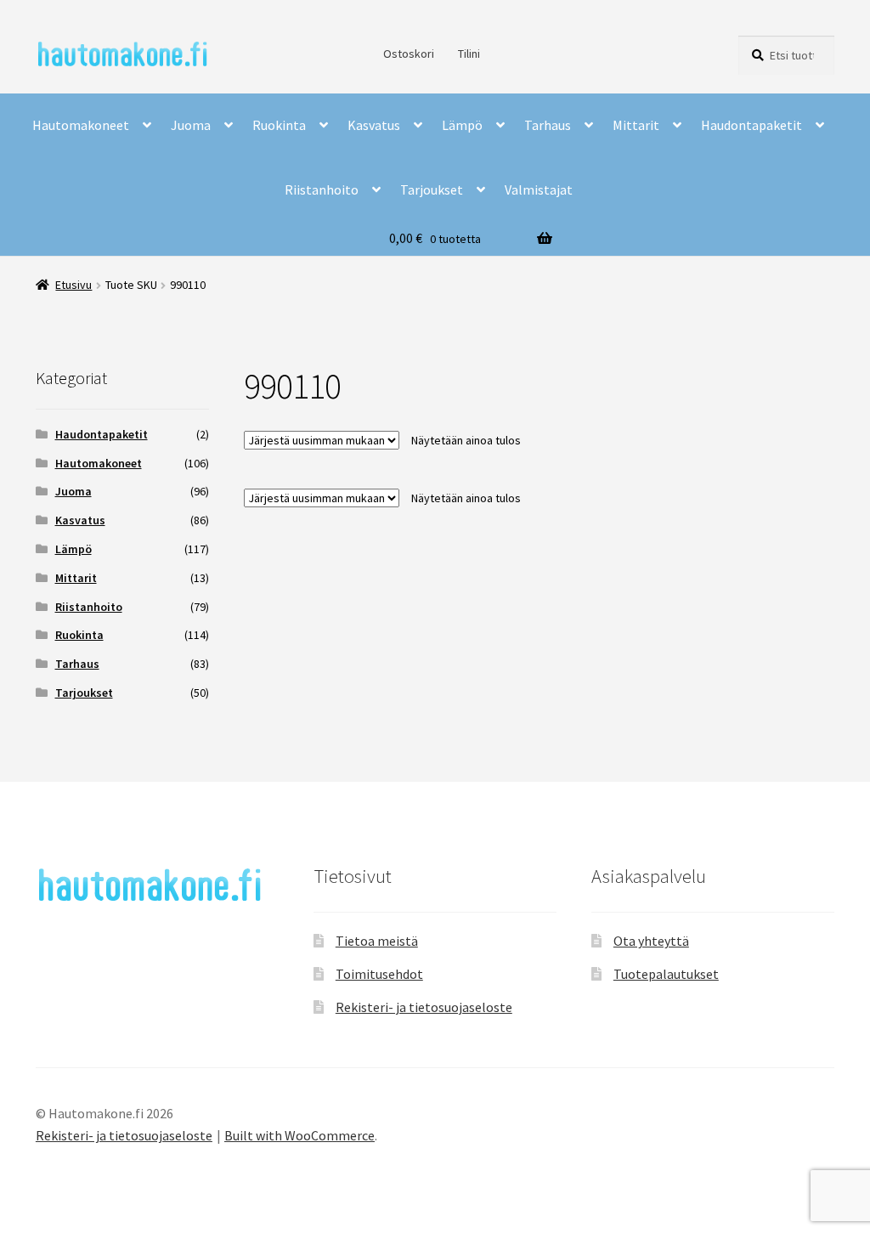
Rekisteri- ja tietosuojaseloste (424, 1006)
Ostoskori (408, 53)
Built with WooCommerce (299, 1135)
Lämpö (462, 124)
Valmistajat (539, 189)
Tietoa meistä (377, 940)
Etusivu (73, 284)
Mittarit (636, 124)
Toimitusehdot (379, 973)
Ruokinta (279, 124)
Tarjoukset (431, 189)
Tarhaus (547, 124)
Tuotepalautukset (666, 973)
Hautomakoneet (80, 124)
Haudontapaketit (751, 124)
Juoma (191, 124)
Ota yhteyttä (651, 940)
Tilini (469, 53)
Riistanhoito (322, 189)
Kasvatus (373, 124)
